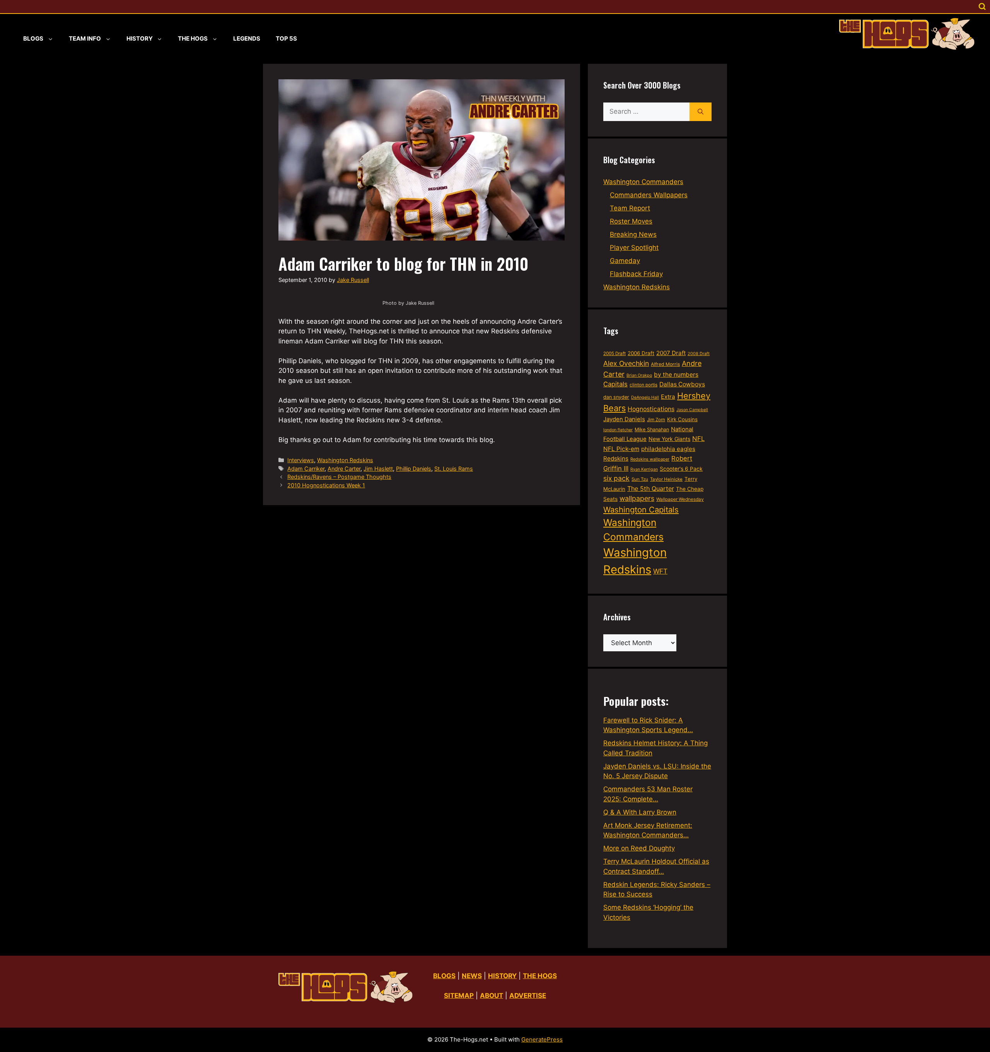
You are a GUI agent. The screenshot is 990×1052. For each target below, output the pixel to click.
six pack (616, 478)
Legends (246, 38)
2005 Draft (614, 353)
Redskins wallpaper (649, 459)
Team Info (85, 38)
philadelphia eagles (668, 449)
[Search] (701, 111)
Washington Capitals (641, 509)
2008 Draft (699, 353)
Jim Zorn (656, 419)
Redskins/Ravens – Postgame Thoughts (339, 476)
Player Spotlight (634, 247)
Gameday (625, 261)
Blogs (33, 38)
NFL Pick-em (621, 449)
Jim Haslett (378, 468)
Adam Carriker (305, 468)
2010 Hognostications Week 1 (326, 485)
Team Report (630, 208)
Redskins (615, 458)
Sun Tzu (640, 479)
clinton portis (643, 385)
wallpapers (637, 498)
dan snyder (616, 397)
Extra (668, 396)
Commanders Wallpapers (649, 195)
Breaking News (633, 234)
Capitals (615, 384)
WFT (660, 571)
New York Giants (669, 438)
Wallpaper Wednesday (680, 499)
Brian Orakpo (639, 375)
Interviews (300, 460)
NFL (698, 438)
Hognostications (651, 409)
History (139, 38)
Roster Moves (631, 221)
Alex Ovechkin (626, 363)
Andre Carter (344, 468)
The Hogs (193, 38)
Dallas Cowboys (682, 384)
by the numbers (676, 374)
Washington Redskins (345, 460)
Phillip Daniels (413, 468)
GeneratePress (542, 1039)
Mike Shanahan (652, 429)
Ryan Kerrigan (644, 469)
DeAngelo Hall (645, 397)
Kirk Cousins (682, 419)
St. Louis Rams (453, 468)
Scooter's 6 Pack (681, 469)
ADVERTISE (527, 995)
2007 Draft (671, 353)
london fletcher (618, 429)
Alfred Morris (665, 364)
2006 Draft (641, 353)
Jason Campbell (692, 409)
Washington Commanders (643, 182)
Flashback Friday (636, 274)
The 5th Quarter (650, 488)
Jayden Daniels (624, 419)
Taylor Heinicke (666, 479)
